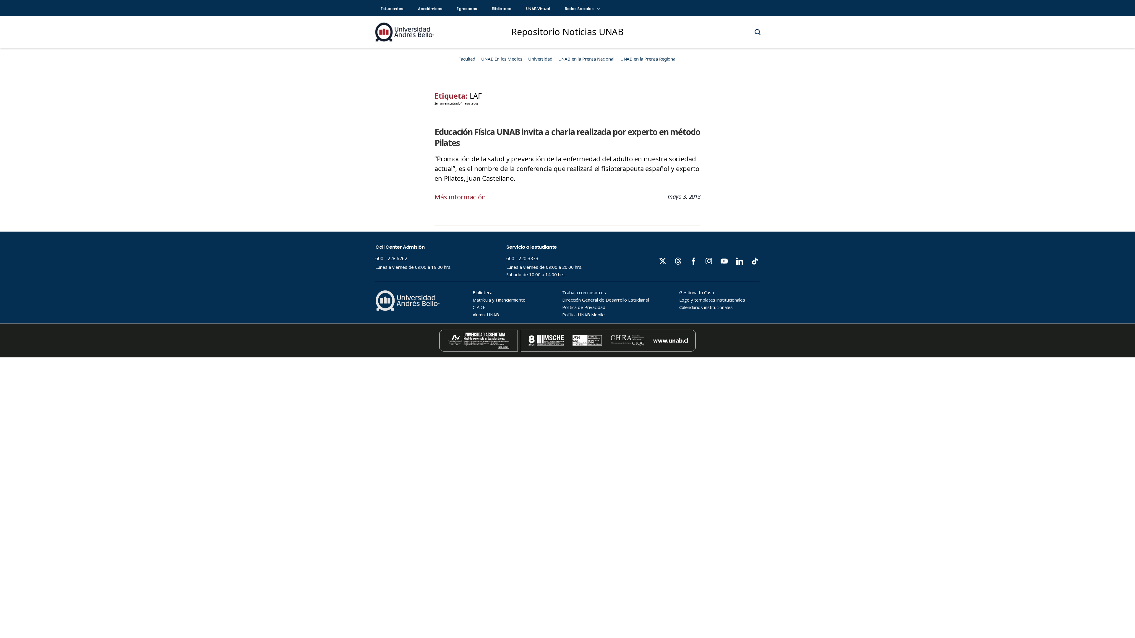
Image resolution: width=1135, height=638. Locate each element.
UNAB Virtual (538, 9)
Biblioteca (501, 9)
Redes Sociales (579, 9)
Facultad (466, 59)
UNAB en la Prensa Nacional (586, 59)
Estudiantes (392, 9)
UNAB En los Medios (501, 59)
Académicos (430, 9)
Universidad (540, 59)
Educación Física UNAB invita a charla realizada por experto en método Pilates (567, 137)
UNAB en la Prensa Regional (648, 59)
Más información (460, 196)
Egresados (467, 9)
